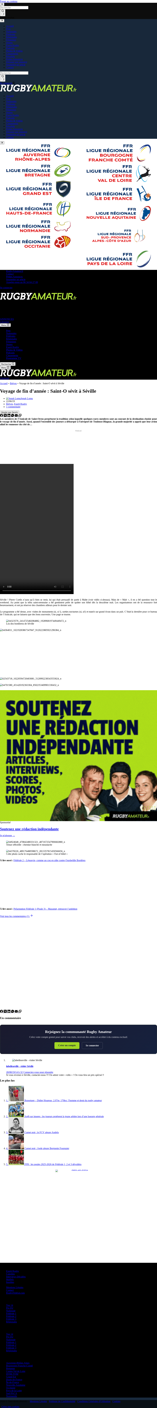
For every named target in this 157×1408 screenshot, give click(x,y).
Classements (12, 355)
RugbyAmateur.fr (14, 271)
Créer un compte (67, 1045)
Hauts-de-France (14, 1379)
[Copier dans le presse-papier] (19, 416)
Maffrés (10, 1279)
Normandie (11, 1396)
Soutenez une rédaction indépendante (29, 829)
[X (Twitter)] (5, 291)
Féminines (11, 341)
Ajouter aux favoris (9, 412)
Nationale (10, 1310)
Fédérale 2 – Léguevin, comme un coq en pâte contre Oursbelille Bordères (49, 860)
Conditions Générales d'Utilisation (93, 1401)
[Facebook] (2, 291)
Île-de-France (12, 1382)
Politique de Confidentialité (62, 1401)
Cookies (116, 1401)
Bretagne (10, 1368)
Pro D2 (9, 1308)
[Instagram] (9, 291)
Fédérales (10, 336)
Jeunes (9, 344)
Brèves (13, 383)
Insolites (10, 1282)
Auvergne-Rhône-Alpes (17, 1363)
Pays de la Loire (14, 1390)
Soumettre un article (15, 279)
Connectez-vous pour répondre (38, 1072)
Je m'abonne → (7, 835)
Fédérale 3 (11, 1319)
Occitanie (10, 1388)
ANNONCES (7, 319)
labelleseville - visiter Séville (19, 1066)
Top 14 (9, 1305)
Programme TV (13, 358)
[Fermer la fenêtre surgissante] (2, 142)
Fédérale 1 (11, 1313)
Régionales (11, 339)
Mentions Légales (14, 1287)
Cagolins (10, 1274)
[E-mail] (16, 416)
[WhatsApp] (13, 416)
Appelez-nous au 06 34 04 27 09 (22, 282)
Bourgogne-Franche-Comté (19, 1365)
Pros (8, 330)
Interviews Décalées (16, 1276)
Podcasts (10, 352)
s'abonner (4, 322)
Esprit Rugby (12, 347)
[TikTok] (13, 291)
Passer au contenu (8, 1)
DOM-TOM (12, 1374)
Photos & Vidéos (14, 350)
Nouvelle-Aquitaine (15, 1385)
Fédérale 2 (11, 1316)
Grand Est (11, 1376)
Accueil (4, 383)
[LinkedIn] (9, 416)
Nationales (11, 333)
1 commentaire (13, 406)
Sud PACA (11, 1393)
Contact (10, 274)
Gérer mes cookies (10, 1406)
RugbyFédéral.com (15, 1293)
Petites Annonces (14, 276)
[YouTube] (16, 291)
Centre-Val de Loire (15, 1371)
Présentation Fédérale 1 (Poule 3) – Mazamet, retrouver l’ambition (45, 909)
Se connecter (92, 1045)
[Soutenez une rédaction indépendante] (78, 755)
